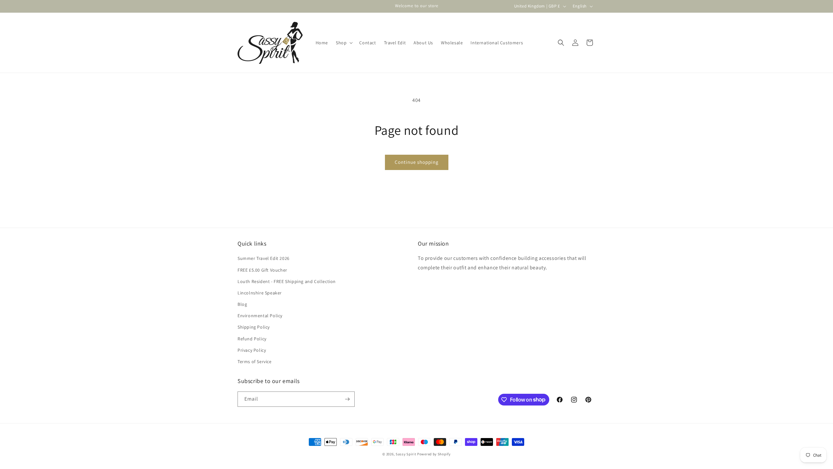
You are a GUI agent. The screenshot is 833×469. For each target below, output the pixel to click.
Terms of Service (255, 361)
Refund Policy (252, 339)
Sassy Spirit (406, 454)
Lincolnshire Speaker (260, 293)
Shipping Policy (254, 327)
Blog (242, 304)
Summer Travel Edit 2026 (264, 258)
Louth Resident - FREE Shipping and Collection (287, 281)
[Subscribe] (347, 399)
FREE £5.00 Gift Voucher (262, 270)
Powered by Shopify (434, 454)
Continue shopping (417, 162)
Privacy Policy (252, 350)
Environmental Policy (260, 316)
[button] (343, 43)
